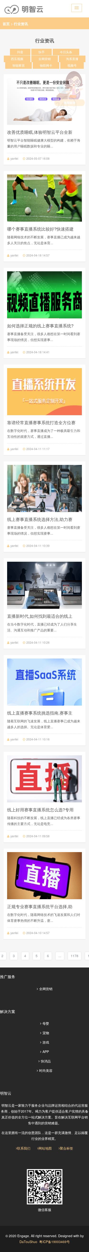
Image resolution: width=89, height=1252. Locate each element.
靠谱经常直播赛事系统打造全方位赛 (41, 422)
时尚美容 (45, 1070)
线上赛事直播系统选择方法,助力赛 (39, 519)
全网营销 (45, 988)
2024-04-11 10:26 (38, 642)
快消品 (46, 1061)
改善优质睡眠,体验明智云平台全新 (39, 132)
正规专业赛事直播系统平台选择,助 (39, 906)
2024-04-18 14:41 (38, 352)
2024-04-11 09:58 (38, 836)
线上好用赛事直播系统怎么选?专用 (40, 809)
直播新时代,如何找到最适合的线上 (39, 616)
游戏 (45, 1042)
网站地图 (45, 1148)
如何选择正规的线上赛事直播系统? (40, 325)
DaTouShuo (28, 1241)
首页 (6, 23)
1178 (74, 955)
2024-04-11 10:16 (38, 739)
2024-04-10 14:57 (38, 933)
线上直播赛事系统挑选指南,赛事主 (39, 713)
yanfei (14, 158)
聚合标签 (66, 1148)
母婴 (45, 1023)
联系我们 (23, 1148)
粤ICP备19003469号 (54, 1241)
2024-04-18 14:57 (38, 255)
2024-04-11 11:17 (38, 449)
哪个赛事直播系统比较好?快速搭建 (40, 229)
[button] (76, 8)
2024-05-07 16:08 (38, 158)
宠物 (45, 1032)
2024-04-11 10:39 (38, 546)
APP (45, 1051)
